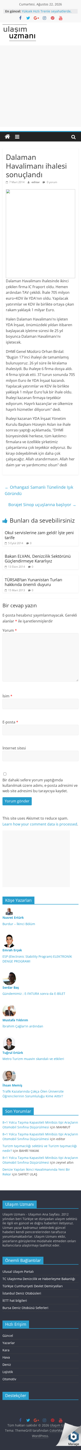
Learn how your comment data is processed (39, 824)
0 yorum (51, 182)
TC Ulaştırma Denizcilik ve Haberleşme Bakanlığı (38, 1279)
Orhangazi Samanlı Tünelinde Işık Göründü (39, 490)
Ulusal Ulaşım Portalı (18, 1271)
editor (36, 182)
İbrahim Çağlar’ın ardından (22, 1026)
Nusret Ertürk (13, 917)
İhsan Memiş (12, 1085)
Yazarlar (8, 1343)
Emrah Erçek (12, 950)
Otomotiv (9, 1379)
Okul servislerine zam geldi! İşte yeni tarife (39, 535)
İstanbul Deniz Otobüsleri (21, 1293)
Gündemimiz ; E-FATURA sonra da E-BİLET (33, 993)
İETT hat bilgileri (14, 1300)
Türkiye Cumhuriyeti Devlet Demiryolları (32, 1286)
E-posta (10, 722)
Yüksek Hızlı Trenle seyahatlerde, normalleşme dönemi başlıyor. (47, 13)
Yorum (9, 630)
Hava (6, 1357)
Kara (5, 1350)
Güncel (7, 1335)
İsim (7, 696)
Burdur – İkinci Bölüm (18, 924)
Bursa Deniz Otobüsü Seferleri (25, 1308)
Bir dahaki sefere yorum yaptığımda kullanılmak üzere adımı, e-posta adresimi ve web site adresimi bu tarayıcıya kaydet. (40, 785)
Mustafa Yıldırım (15, 1020)
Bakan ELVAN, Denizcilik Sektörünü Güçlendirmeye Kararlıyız (38, 558)
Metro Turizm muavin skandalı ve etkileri (33, 1059)
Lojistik (7, 1372)
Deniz (6, 1364)
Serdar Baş (10, 987)
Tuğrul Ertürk (12, 1052)
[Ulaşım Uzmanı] (7, 136)
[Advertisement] (40, 86)
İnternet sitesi (14, 748)
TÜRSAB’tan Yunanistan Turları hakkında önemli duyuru (33, 582)
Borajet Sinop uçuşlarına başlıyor (42, 504)
